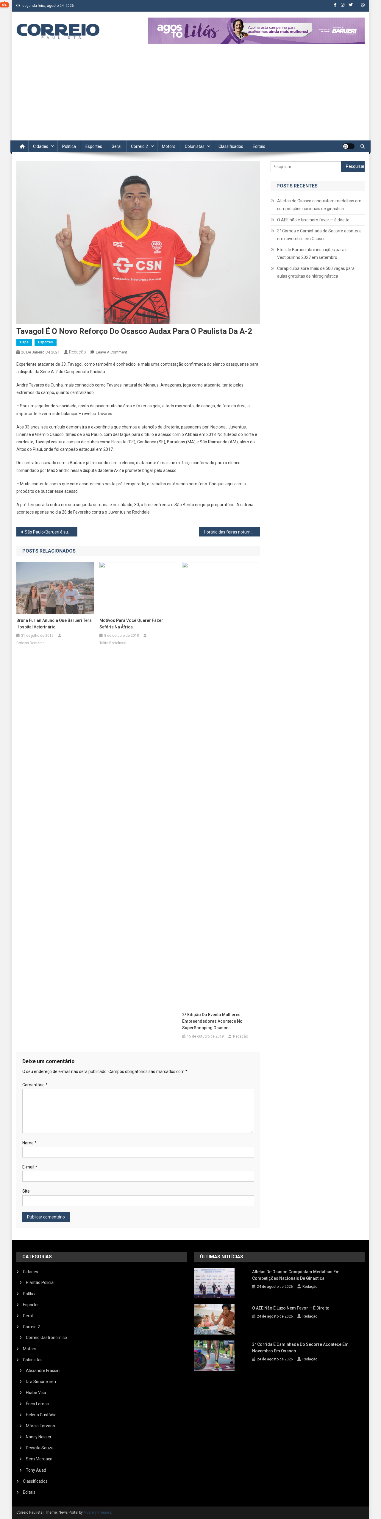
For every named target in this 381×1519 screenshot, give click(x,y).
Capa (24, 342)
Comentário (35, 1084)
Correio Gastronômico (46, 1337)
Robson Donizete (30, 643)
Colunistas (194, 146)
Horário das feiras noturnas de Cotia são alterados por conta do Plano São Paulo (232, 532)
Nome (29, 1143)
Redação (77, 352)
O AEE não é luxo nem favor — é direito (313, 220)
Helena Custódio (41, 1414)
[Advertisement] (190, 95)
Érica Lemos (37, 1403)
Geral (116, 146)
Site (26, 1191)
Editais (259, 146)
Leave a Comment (111, 352)
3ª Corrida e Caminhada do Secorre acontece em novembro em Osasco (319, 235)
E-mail (29, 1167)
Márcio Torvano (40, 1425)
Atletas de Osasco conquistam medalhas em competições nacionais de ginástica (319, 204)
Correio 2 (139, 146)
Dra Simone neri (41, 1381)
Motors (168, 146)
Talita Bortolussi (112, 643)
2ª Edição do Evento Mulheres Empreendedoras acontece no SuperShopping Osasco (212, 1021)
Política (69, 146)
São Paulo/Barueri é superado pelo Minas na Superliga (51, 532)
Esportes (93, 146)
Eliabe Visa (36, 1392)
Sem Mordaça (39, 1459)
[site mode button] (349, 146)
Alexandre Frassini (43, 1370)
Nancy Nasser (38, 1436)
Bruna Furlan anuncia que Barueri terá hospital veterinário (54, 623)
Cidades (40, 146)
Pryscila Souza (40, 1448)
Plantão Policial (40, 1282)
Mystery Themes (97, 1512)
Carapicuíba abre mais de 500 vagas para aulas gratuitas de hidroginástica (316, 272)
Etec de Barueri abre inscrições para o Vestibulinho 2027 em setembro (312, 253)
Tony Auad (36, 1470)
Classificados (230, 146)
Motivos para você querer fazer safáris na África (131, 623)
